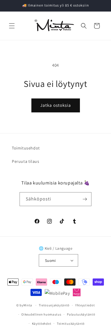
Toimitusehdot (26, 148)
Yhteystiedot (85, 305)
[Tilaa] (84, 199)
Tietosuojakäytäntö (54, 305)
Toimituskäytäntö (71, 323)
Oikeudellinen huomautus (41, 314)
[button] (11, 25)
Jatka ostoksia (55, 105)
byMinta (26, 305)
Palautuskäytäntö (81, 314)
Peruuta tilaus (25, 161)
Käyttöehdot (42, 323)
